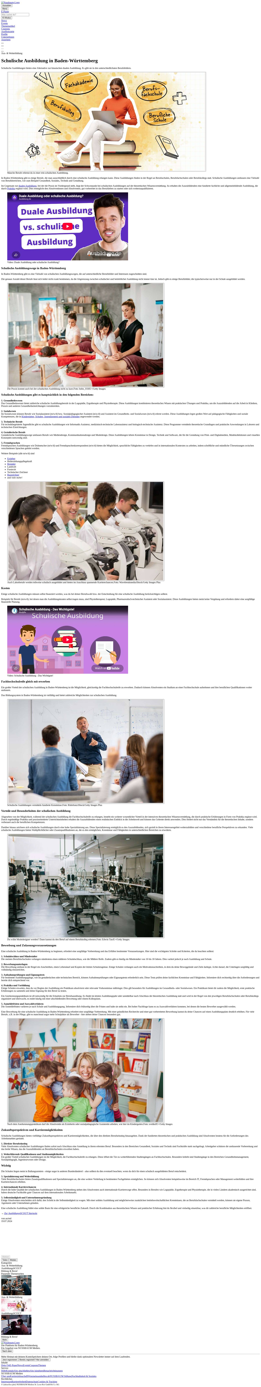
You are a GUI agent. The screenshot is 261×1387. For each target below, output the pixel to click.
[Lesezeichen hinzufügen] (2, 48)
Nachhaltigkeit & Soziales (84, 1376)
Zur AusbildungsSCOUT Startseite (20, 1213)
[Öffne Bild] (106, 122)
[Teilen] (2, 45)
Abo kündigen (37, 1370)
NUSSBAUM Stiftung (61, 1376)
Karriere (14, 1376)
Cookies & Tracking (47, 1381)
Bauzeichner (13, 475)
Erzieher (11, 458)
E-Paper (13, 1365)
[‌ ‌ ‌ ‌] (130, 1228)
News (20, 1365)
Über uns (5, 1376)
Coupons (33, 1365)
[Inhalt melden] (2, 51)
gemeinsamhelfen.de (40, 1376)
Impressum (6, 1381)
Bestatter (11, 464)
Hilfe (3, 1370)
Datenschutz (32, 1381)
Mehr (4, 1340)
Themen (42, 1365)
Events (26, 1365)
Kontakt (10, 1370)
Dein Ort (5, 1365)
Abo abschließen (22, 1370)
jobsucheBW (24, 1376)
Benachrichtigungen (53, 1370)
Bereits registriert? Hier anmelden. (34, 1360)
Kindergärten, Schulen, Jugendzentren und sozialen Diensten (51, 416)
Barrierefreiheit (19, 1381)
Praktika (11, 188)
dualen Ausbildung (28, 186)
